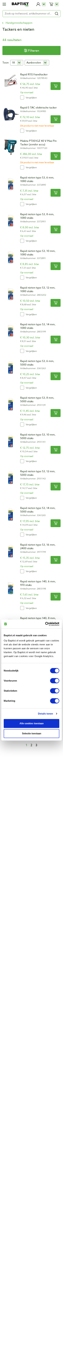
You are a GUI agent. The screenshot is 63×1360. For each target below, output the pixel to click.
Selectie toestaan (31, 733)
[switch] (54, 680)
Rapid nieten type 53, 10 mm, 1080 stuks (38, 252)
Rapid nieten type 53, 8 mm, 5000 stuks (37, 399)
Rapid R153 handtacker (34, 74)
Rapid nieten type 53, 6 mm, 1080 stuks (37, 179)
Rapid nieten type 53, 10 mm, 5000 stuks (38, 436)
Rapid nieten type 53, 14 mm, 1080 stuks (38, 326)
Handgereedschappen (19, 23)
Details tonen (45, 713)
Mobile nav (4, 4)
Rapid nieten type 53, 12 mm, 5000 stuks (37, 473)
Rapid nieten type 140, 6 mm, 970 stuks (38, 583)
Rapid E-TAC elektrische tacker (38, 107)
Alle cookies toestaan (32, 723)
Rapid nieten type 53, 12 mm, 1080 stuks (37, 289)
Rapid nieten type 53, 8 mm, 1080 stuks (37, 216)
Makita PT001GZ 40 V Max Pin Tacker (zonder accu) (38, 142)
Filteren (33, 50)
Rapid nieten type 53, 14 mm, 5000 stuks (38, 509)
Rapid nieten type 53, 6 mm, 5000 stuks (37, 363)
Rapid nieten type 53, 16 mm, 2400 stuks (38, 546)
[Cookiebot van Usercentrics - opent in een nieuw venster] (45, 624)
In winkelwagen (56, 86)
